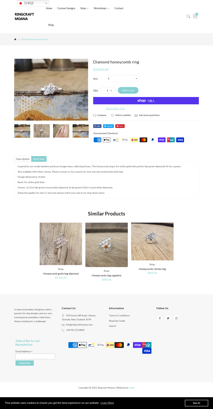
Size (95, 78)
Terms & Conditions (119, 315)
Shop (83, 8)
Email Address (23, 351)
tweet (109, 126)
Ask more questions (149, 115)
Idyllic (132, 387)
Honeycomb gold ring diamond (61, 273)
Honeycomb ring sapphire (106, 275)
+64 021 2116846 (75, 329)
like (98, 126)
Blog (51, 24)
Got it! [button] (196, 403)
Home (49, 8)
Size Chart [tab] (39, 158)
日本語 (28, 3)
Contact (118, 8)
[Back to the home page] (15, 39)
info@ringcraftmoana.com (79, 324)
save (121, 126)
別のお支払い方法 (115, 108)
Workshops (100, 8)
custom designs (66, 8)
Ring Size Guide (117, 320)
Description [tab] (22, 158)
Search (112, 325)
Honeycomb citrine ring (152, 268)
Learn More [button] (107, 403)
